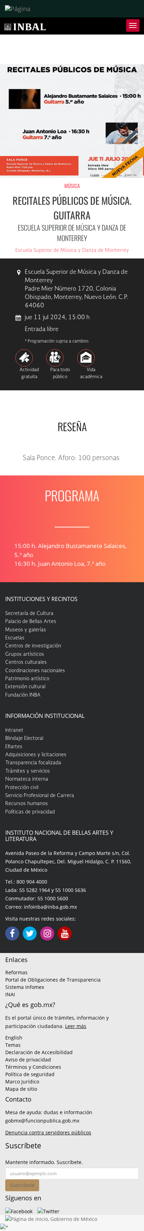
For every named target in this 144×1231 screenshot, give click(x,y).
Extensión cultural (25, 686)
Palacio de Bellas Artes (30, 621)
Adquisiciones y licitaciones (35, 754)
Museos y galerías (25, 630)
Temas (13, 1045)
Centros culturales (26, 662)
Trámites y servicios (27, 771)
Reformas (16, 972)
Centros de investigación (33, 646)
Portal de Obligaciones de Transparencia (53, 979)
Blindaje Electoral (24, 738)
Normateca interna (26, 779)
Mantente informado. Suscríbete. (44, 1162)
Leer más (75, 1026)
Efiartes (13, 746)
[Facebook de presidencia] (19, 1210)
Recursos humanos (26, 803)
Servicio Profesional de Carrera (39, 795)
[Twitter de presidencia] (48, 1210)
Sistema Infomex (24, 987)
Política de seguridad (30, 1074)
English (13, 1037)
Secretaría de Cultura (29, 613)
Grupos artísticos (24, 654)
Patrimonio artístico (27, 678)
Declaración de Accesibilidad (39, 1052)
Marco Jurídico (22, 1081)
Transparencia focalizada (33, 762)
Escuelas (14, 638)
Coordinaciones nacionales (35, 670)
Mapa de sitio (21, 1089)
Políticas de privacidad (30, 812)
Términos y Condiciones (33, 1067)
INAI (10, 994)
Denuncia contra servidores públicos (48, 1132)
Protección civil (21, 787)
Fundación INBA (23, 695)
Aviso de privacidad (28, 1059)
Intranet (14, 730)
